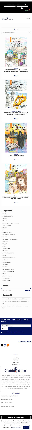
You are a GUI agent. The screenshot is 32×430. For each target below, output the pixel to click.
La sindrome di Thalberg (16, 156)
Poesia (4, 255)
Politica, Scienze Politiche (9, 257)
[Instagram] (8, 345)
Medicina (5, 246)
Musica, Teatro (6, 248)
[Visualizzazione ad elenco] (17, 29)
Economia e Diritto (7, 232)
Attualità (5, 218)
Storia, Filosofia (6, 280)
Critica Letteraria (7, 225)
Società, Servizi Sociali (8, 269)
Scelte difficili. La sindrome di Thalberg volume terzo (16, 198)
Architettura (6, 213)
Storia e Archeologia (8, 276)
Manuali (5, 243)
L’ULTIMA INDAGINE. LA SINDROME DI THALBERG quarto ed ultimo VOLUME (16, 71)
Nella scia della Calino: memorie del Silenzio (17, 298)
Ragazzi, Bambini (7, 262)
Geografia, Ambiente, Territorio (10, 239)
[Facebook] (5, 345)
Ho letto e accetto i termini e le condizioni (13, 332)
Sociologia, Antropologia (8, 271)
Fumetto (5, 236)
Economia (5, 230)
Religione (5, 264)
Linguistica (5, 241)
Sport (4, 273)
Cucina (4, 227)
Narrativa (16, 68)
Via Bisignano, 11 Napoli (13, 396)
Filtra (27, 290)
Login (16, 6)
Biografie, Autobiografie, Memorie (11, 223)
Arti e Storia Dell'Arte (16, 111)
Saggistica (5, 266)
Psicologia (5, 259)
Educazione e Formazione (9, 234)
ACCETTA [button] (26, 427)
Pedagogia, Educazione (8, 253)
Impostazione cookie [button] (16, 427)
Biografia (5, 220)
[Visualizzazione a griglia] (14, 29)
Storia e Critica (6, 278)
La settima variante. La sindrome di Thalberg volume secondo (16, 114)
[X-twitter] (2, 345)
